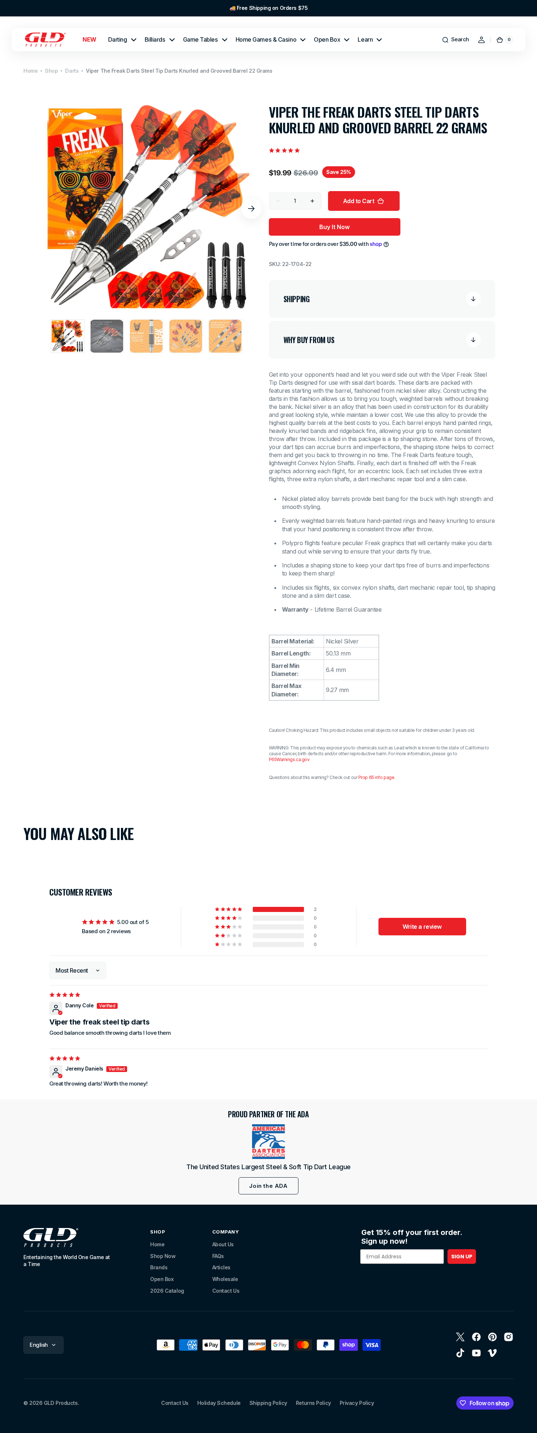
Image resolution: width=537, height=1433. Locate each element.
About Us (223, 1244)
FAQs (218, 1256)
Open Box (162, 1279)
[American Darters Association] (268, 1141)
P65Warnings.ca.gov (289, 759)
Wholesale (225, 1279)
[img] (65, 995)
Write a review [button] (422, 926)
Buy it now (334, 227)
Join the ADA (268, 1185)
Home (30, 71)
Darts (72, 71)
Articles (221, 1267)
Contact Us (226, 1291)
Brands (158, 1267)
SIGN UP (461, 1256)
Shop (51, 71)
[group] (268, 8)
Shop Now (162, 1256)
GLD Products (61, 1403)
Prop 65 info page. (376, 777)
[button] (455, 40)
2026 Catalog (167, 1291)
